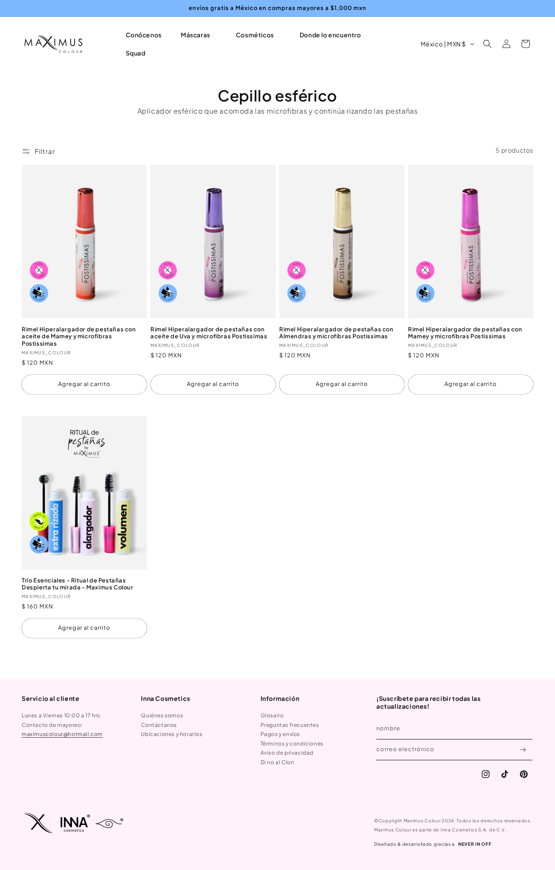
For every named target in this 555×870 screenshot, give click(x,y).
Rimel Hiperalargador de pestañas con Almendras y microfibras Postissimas (336, 333)
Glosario (272, 715)
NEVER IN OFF (474, 844)
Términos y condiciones (292, 743)
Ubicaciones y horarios (171, 734)
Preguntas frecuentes (290, 725)
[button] (199, 35)
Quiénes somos (162, 715)
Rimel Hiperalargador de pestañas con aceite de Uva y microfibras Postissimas (208, 333)
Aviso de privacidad (287, 752)
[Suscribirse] (522, 749)
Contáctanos (159, 725)
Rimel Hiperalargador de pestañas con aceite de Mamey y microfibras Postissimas (79, 336)
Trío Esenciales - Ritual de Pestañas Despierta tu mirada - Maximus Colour (78, 584)
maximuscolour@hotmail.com (62, 734)
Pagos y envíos (280, 734)
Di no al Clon (277, 762)
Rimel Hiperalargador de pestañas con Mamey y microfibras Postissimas (465, 333)
